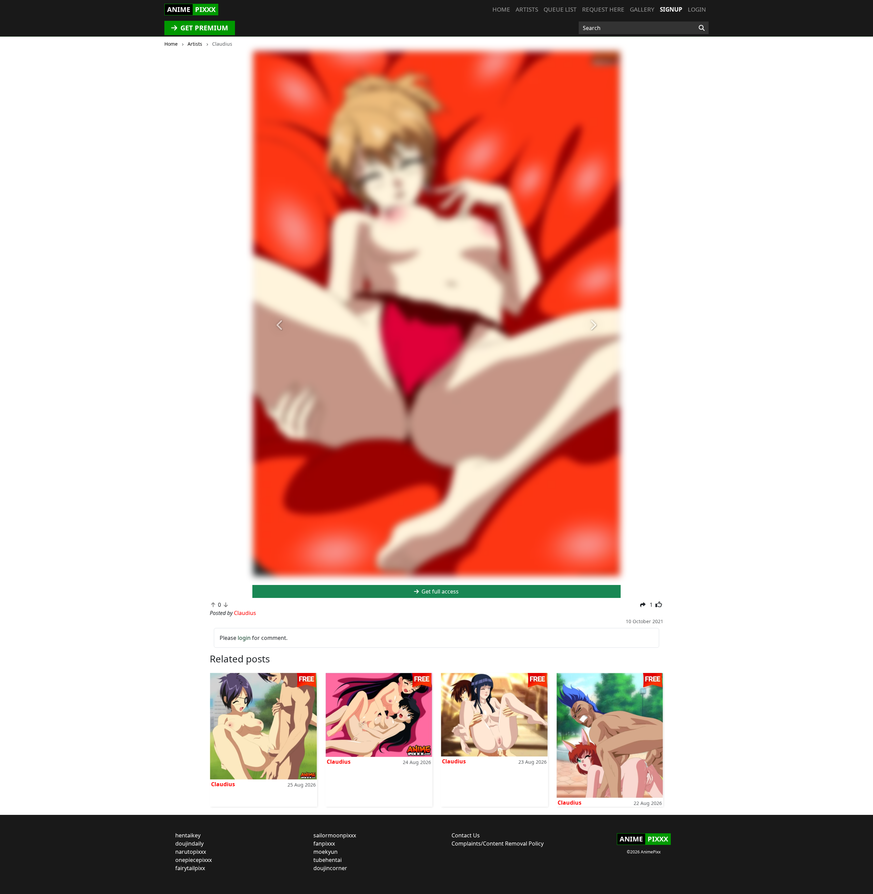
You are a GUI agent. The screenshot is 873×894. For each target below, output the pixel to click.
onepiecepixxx (193, 860)
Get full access (439, 591)
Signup (671, 9)
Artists (527, 9)
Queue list (560, 9)
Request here (603, 9)
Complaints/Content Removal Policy (498, 843)
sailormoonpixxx (334, 835)
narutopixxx (190, 851)
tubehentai (327, 860)
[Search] (702, 27)
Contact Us (466, 835)
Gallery (642, 9)
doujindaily (189, 843)
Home (501, 9)
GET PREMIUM (203, 27)
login (244, 638)
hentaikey (188, 835)
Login (697, 9)
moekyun (325, 851)
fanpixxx (324, 843)
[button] (280, 325)
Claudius (223, 784)
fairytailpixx (190, 868)
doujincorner (330, 868)
